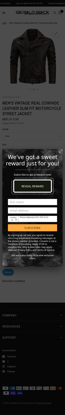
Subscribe (32, 228)
